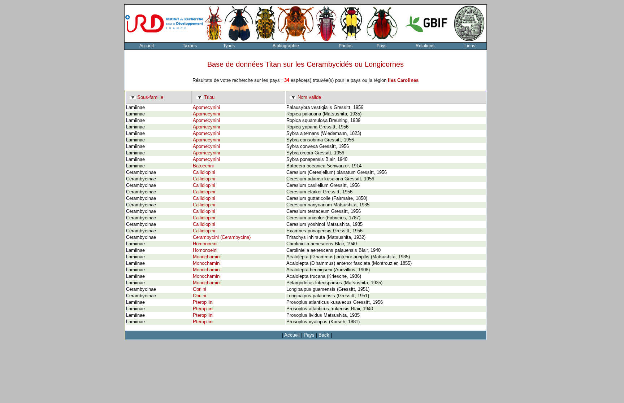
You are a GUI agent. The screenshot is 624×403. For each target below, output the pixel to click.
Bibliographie (286, 45)
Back (323, 335)
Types (229, 45)
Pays (381, 45)
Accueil (146, 45)
